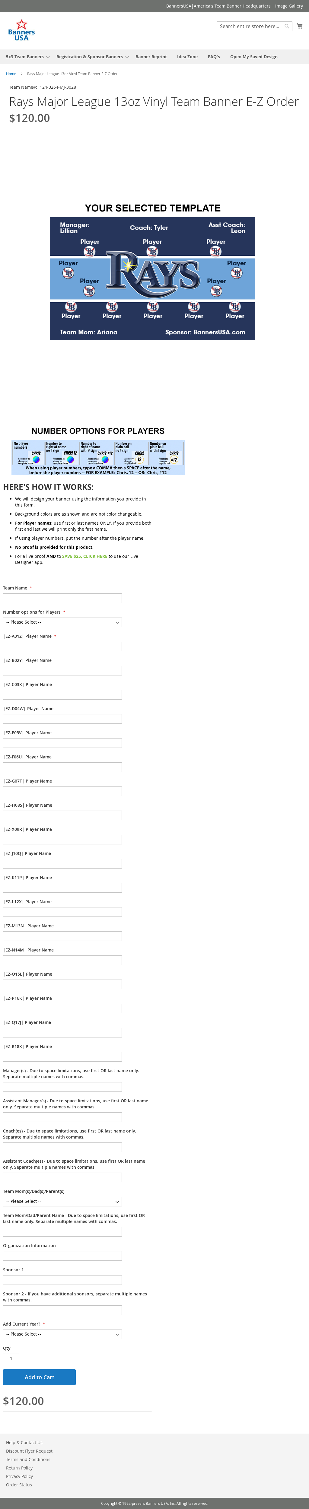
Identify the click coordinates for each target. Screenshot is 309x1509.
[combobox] (254, 26)
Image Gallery (289, 6)
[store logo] (22, 30)
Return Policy (19, 1468)
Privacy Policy (19, 1476)
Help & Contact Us (24, 1442)
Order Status (19, 1485)
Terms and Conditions (28, 1459)
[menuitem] (26, 56)
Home (11, 73)
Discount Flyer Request (29, 1451)
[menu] (154, 56)
